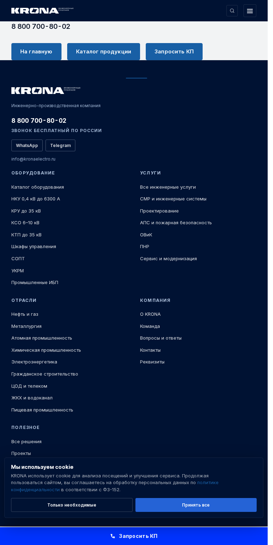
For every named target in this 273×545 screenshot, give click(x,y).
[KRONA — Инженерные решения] (43, 11)
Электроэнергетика (34, 362)
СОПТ (18, 258)
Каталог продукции (104, 51)
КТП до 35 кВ (26, 234)
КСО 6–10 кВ (25, 222)
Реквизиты (152, 362)
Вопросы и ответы (161, 338)
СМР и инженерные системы (173, 198)
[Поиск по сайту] (232, 10)
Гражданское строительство (44, 374)
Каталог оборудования (37, 187)
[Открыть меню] (249, 10)
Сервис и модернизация (168, 258)
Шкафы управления (33, 246)
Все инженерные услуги (168, 187)
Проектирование (159, 211)
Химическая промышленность (46, 350)
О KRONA (150, 314)
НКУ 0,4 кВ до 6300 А (35, 198)
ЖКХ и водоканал (32, 397)
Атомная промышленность (41, 338)
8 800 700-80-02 (40, 26)
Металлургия (26, 326)
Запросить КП (174, 51)
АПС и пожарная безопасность (176, 222)
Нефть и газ (24, 314)
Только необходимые (71, 505)
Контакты (150, 350)
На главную (36, 51)
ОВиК (146, 234)
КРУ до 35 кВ (26, 211)
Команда (150, 326)
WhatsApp (27, 145)
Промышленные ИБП (34, 282)
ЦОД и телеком (29, 386)
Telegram (60, 145)
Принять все (196, 505)
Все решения (26, 441)
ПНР (144, 246)
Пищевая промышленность (42, 410)
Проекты (21, 453)
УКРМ (17, 270)
